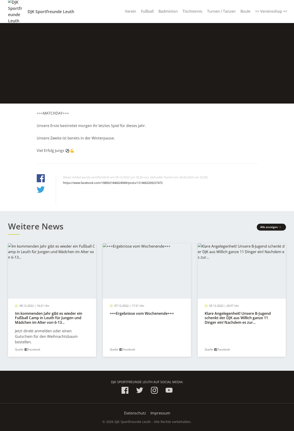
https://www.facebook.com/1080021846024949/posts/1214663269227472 (113, 183)
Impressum (160, 413)
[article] (52, 300)
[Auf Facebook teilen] (41, 179)
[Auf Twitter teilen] (41, 190)
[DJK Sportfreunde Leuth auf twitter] (139, 391)
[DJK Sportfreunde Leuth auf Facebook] (125, 391)
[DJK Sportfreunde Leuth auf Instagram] (154, 391)
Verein (130, 11)
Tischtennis (192, 11)
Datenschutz (135, 413)
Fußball (147, 11)
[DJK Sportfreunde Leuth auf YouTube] (169, 391)
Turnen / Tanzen (221, 11)
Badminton (168, 11)
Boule (245, 11)
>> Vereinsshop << (271, 11)
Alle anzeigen (269, 227)
